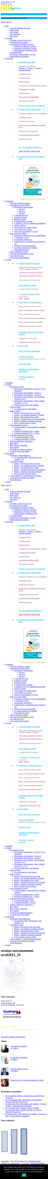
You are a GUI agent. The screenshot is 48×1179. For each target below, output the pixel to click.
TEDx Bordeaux (16, 480)
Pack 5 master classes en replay (25, 423)
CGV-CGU (25, 1163)
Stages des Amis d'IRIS (18, 233)
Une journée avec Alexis (26, 101)
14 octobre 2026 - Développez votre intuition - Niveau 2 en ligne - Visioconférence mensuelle (26, 1115)
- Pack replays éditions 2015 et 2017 (30, 342)
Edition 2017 (33, 338)
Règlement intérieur (38, 1163)
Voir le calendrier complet (19, 252)
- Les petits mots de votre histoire (29, 289)
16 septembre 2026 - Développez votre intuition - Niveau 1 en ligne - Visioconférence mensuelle (26, 1105)
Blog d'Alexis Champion (29, 351)
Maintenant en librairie (33, 199)
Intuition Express (24, 82)
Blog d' (23, 346)
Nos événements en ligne (18, 425)
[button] (6, 22)
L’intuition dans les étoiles (23, 221)
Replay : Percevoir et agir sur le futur (30, 306)
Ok (24, 1175)
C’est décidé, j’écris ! (21, 237)
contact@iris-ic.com (8, 2)
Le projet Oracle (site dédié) (19, 451)
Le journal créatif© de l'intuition (29, 135)
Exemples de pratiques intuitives (21, 449)
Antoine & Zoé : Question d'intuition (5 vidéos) (27, 1080)
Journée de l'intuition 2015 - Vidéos (26, 431)
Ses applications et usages (19, 42)
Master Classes (15, 411)
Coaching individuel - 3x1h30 (24, 439)
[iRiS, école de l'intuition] (11, 10)
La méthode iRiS (16, 52)
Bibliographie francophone (19, 56)
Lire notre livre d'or (29, 151)
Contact (8, 482)
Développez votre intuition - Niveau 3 (27, 395)
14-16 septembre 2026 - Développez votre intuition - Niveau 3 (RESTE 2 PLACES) (23, 1101)
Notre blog (13, 36)
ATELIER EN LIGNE (27, 285)
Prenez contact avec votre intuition (26, 405)
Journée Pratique (24, 70)
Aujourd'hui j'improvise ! (27, 121)
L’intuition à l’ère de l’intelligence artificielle (29, 223)
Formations (9, 58)
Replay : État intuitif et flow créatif (29, 314)
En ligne (8, 260)
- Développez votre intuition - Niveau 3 (31, 275)
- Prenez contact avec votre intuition (30, 280)
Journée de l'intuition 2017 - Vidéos (26, 433)
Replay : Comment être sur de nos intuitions (29, 419)
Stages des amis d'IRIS (30, 109)
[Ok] (45, 1172)
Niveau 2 (30, 68)
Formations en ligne (17, 387)
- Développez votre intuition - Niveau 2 (31, 272)
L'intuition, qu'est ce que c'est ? (21, 40)
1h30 (20, 298)
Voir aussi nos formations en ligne (22, 254)
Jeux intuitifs (25, 364)
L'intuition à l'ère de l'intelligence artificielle (33, 85)
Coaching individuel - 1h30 (24, 437)
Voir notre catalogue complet (20, 203)
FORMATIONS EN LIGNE (29, 264)
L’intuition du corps (21, 215)
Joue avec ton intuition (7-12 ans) (26, 231)
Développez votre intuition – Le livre (23, 54)
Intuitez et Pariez (24, 93)
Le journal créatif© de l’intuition (25, 248)
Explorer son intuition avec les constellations (33, 113)
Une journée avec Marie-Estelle (29, 97)
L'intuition (9, 38)
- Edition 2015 (23, 338)
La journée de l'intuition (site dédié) (22, 478)
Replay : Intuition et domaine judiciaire (31, 322)
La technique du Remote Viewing (22, 44)
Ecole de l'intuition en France (20, 28)
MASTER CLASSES (30, 302)
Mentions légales (35, 1161)
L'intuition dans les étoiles (27, 89)
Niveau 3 (38, 68)
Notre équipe (14, 30)
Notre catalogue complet (32, 106)
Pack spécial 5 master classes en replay (30, 326)
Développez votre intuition (27, 66)
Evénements (9, 453)
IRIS (7, 26)
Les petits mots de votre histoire (25, 409)
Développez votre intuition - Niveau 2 (27, 393)
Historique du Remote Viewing (25, 48)
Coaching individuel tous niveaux (21, 435)
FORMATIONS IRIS (27, 62)
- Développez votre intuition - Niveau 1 (31, 267)
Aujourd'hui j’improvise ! (23, 240)
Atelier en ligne (15, 407)
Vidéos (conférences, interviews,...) (22, 441)
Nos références (15, 34)
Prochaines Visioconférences (20, 455)
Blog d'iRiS (14, 443)
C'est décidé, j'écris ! (25, 117)
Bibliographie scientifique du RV (26, 50)
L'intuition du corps (25, 74)
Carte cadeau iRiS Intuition (19, 258)
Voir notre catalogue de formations (13, 1037)
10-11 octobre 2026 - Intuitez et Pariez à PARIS (22, 1108)
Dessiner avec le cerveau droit (28, 131)
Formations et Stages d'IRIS (19, 205)
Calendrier (9, 383)
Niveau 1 (22, 68)
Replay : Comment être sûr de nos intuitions (32, 318)
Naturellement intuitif (25, 139)
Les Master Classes (16, 462)
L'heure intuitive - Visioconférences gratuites (25, 476)
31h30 (26, 298)
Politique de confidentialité (10, 1163)
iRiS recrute (14, 32)
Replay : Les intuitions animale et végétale (32, 310)
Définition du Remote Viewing (25, 46)
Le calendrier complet (30, 147)
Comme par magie (24, 78)
